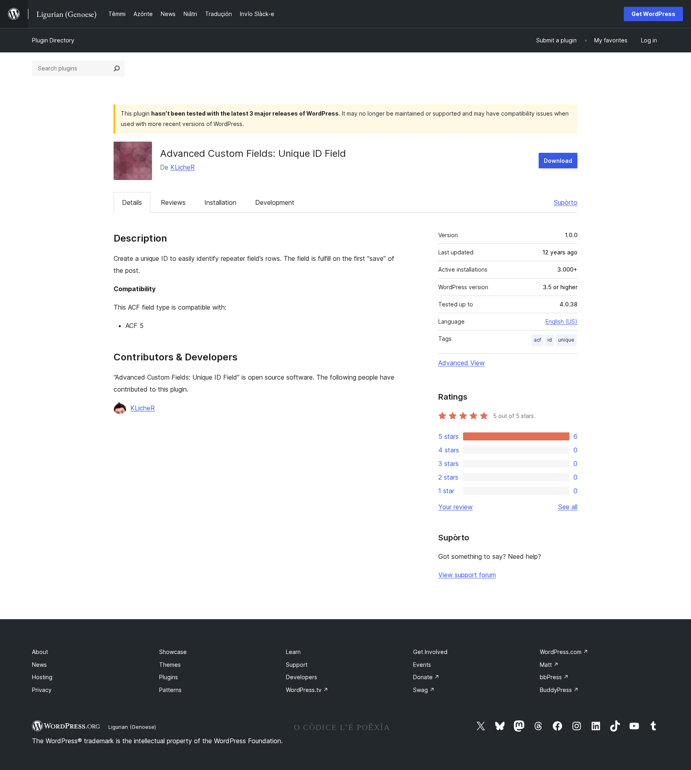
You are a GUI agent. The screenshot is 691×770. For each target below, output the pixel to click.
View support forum (467, 575)
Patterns (170, 689)
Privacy (42, 689)
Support (297, 664)
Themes (170, 664)
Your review (455, 507)
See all (567, 507)
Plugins (168, 677)
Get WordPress (653, 13)
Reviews (173, 202)
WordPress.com (564, 651)
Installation (220, 202)
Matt (549, 664)
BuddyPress (559, 689)
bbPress (554, 677)
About (40, 651)
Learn (293, 651)
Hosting (42, 677)
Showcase (173, 651)
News (39, 664)
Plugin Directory (53, 40)
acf (537, 340)
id (549, 340)
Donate (426, 677)
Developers (301, 677)
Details (132, 202)
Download (558, 160)
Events (422, 664)
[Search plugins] (117, 68)
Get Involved (430, 651)
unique (566, 340)
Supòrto (565, 202)
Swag (424, 689)
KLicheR (182, 167)
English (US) (561, 321)
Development (274, 202)
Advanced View (461, 363)
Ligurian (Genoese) (132, 727)
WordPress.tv (307, 689)
